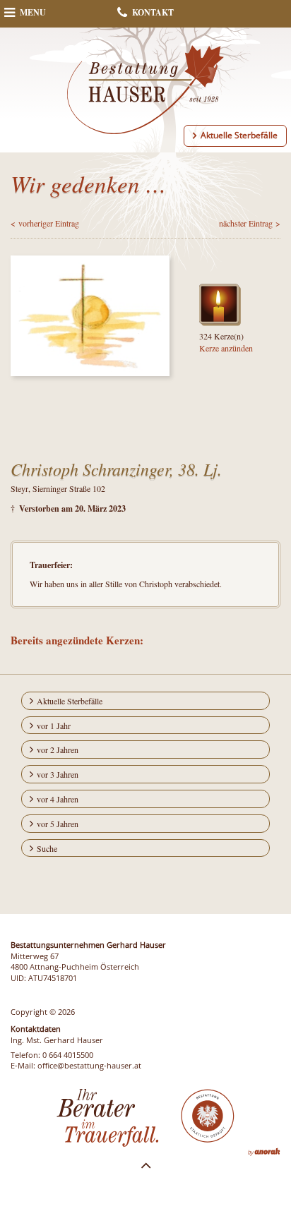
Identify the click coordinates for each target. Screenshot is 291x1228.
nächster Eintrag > (249, 223)
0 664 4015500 (67, 1054)
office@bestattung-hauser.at (89, 1065)
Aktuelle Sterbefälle (239, 135)
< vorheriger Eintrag (45, 223)
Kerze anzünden (226, 348)
